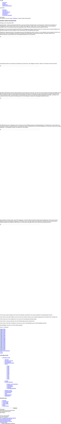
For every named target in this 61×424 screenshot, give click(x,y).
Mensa (3, 404)
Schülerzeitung (8, 392)
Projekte (6, 381)
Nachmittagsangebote (9, 362)
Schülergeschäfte (8, 391)
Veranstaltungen (8, 394)
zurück (1, 352)
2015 (8, 377)
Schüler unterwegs (9, 382)
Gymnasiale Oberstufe (7, 15)
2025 (8, 367)
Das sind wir (5, 10)
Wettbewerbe (7, 395)
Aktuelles (7, 359)
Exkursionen (9, 385)
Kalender (4, 400)
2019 (8, 373)
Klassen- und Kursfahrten (12, 384)
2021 (8, 371)
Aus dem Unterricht (9, 360)
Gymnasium (4, 14)
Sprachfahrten (10, 386)
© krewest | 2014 (3, 422)
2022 (8, 370)
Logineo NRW (5, 403)
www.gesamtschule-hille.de (6, 419)
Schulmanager (5, 401)
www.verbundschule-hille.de (6, 421)
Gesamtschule (5, 13)
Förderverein (5, 4)
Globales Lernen (8, 390)
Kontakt (4, 3)
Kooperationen (8, 361)
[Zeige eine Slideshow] (5, 350)
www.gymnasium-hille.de (5, 420)
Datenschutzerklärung (7, 5)
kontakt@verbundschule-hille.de (9, 418)
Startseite (4, 9)
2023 (8, 369)
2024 (8, 368)
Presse (6, 364)
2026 (8, 366)
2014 (8, 378)
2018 (8, 374)
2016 (8, 376)
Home (11, 18)
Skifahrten (9, 387)
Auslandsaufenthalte (11, 388)
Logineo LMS (5, 402)
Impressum (4, 2)
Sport (6, 393)
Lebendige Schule (6, 12)
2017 (8, 375)
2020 (8, 372)
